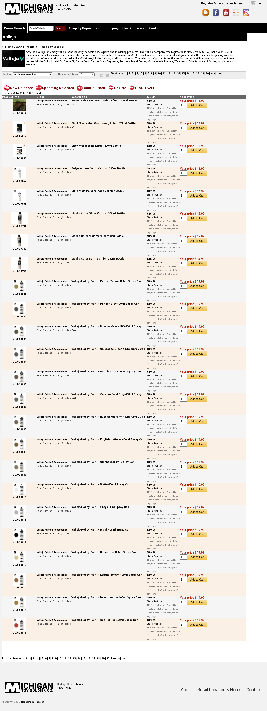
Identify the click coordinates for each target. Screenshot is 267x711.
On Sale (120, 88)
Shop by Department (85, 28)
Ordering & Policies (32, 702)
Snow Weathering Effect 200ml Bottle (96, 145)
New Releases (21, 88)
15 (183, 73)
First (114, 73)
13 (173, 73)
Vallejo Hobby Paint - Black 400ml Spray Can (100, 529)
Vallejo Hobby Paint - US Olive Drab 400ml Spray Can (106, 371)
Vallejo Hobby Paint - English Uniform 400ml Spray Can (107, 439)
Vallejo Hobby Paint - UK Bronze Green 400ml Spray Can (108, 348)
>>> (212, 73)
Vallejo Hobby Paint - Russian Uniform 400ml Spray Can (108, 416)
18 (197, 73)
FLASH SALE (145, 88)
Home (9, 47)
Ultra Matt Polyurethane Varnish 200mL (97, 190)
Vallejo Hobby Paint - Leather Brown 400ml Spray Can (106, 574)
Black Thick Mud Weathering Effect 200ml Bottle (103, 123)
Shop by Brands (52, 47)
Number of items (68, 74)
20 (207, 73)
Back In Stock (94, 88)
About (186, 689)
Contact (155, 28)
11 (163, 73)
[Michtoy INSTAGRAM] (247, 13)
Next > (115, 658)
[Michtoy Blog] (206, 13)
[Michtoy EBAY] (237, 13)
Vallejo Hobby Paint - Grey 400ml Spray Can (100, 507)
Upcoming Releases (58, 88)
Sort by (7, 74)
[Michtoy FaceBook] (217, 13)
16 (187, 73)
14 (178, 73)
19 (202, 73)
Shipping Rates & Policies (125, 28)
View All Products (25, 47)
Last (220, 73)
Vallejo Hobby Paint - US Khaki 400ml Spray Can (103, 461)
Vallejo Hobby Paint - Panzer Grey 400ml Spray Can (105, 303)
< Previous (17, 658)
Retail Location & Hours (219, 689)
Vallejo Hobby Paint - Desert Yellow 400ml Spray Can (106, 597)
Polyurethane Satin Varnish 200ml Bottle (98, 168)
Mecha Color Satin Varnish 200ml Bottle (97, 258)
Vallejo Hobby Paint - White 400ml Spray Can (100, 484)
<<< (121, 73)
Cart (259, 3)
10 (159, 73)
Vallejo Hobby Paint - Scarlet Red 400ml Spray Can (104, 619)
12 (168, 73)
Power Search (14, 28)
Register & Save (212, 3)
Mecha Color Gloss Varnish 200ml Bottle (98, 213)
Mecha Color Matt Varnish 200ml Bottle (97, 236)
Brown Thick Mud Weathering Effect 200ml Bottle (104, 100)
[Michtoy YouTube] (227, 13)
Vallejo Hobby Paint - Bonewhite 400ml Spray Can (104, 552)
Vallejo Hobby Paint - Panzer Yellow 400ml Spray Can (106, 281)
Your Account (236, 3)
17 (192, 73)
